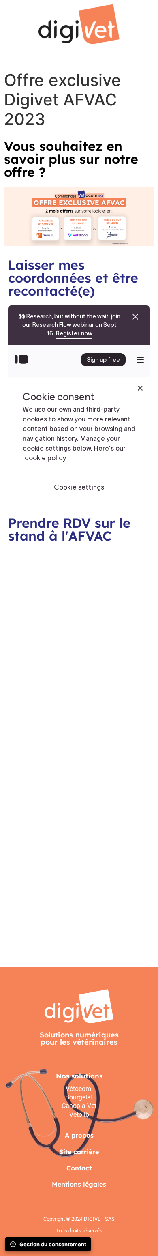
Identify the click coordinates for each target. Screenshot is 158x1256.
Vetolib (79, 1115)
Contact (79, 1168)
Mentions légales (79, 1184)
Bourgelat (79, 1097)
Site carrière (79, 1152)
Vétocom (79, 1089)
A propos (79, 1135)
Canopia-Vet (79, 1106)
